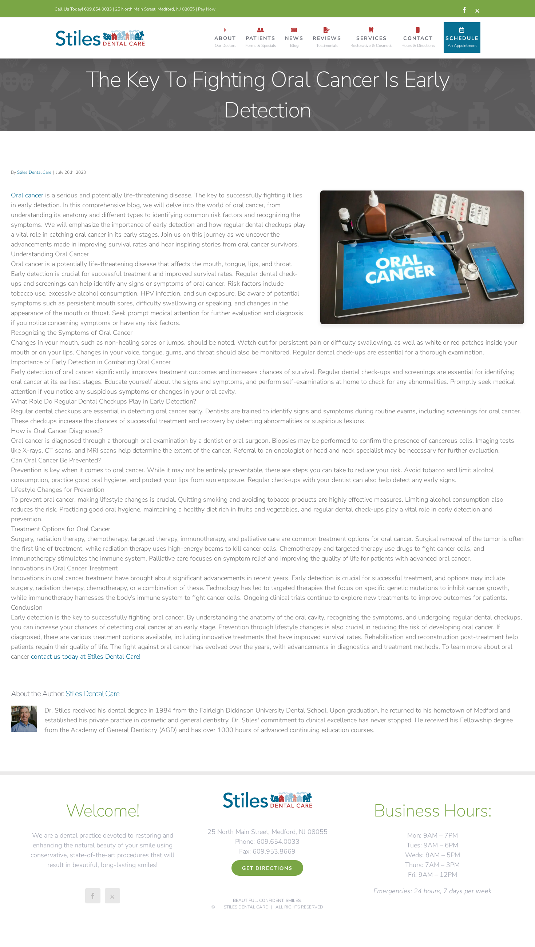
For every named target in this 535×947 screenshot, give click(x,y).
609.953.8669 (274, 851)
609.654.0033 (98, 9)
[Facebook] (92, 895)
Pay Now (206, 9)
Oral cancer (27, 195)
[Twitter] (112, 895)
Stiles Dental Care (34, 172)
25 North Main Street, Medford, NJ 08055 (155, 9)
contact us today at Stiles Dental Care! (85, 656)
